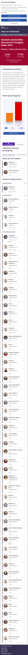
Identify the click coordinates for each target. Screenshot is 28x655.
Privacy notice (4, 651)
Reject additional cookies (14, 20)
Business (11, 34)
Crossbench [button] (6, 195)
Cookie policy (4, 648)
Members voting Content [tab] (8, 154)
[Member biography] (14, 164)
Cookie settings (14, 23)
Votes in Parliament (10, 31)
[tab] (8, 155)
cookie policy (4, 12)
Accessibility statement (6, 653)
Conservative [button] (7, 183)
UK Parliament (4, 34)
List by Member (20, 144)
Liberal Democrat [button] (8, 232)
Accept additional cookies (14, 16)
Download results (13, 133)
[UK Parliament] (4, 27)
